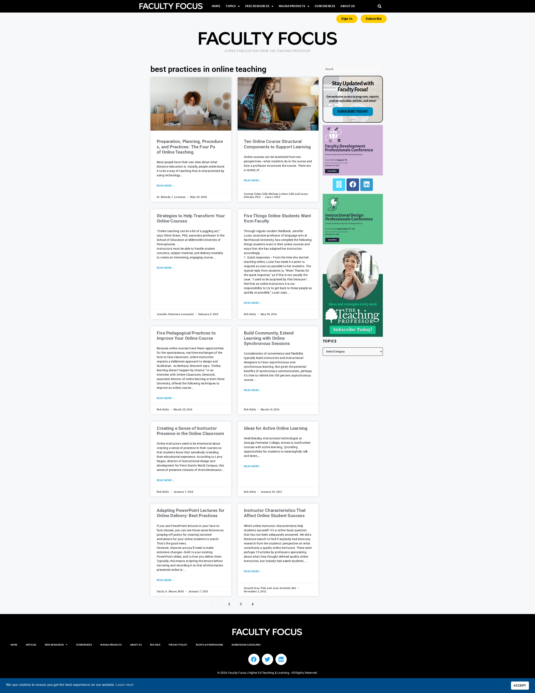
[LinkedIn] (366, 184)
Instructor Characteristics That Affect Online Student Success (275, 513)
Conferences (325, 6)
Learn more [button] (125, 685)
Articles (31, 644)
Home (216, 6)
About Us (347, 6)
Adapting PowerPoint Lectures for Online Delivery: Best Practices (190, 513)
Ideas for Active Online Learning (275, 428)
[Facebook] (352, 184)
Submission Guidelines (246, 644)
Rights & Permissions (209, 644)
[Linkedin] (281, 659)
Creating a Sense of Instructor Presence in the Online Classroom (190, 431)
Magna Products (292, 6)
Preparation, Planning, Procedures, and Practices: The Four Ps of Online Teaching (190, 146)
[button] (379, 6)
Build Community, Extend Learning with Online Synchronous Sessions (269, 338)
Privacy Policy (178, 644)
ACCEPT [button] (520, 685)
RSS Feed (155, 644)
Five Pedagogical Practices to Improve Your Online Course (186, 336)
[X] (339, 184)
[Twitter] (267, 659)
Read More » (165, 185)
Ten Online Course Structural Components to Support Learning (277, 144)
